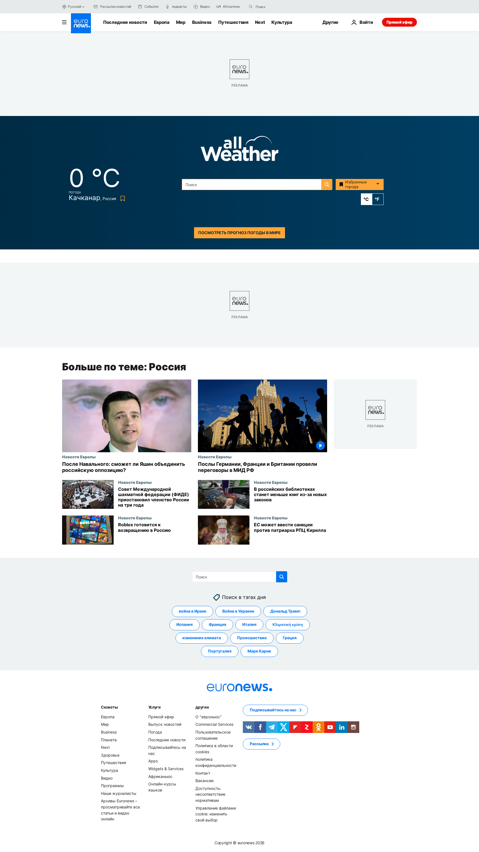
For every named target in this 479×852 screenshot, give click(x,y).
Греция (290, 638)
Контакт (202, 773)
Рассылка (259, 744)
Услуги (154, 707)
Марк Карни (259, 651)
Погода (155, 732)
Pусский (74, 6)
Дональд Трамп (285, 611)
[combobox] (278, 6)
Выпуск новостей (164, 724)
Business (202, 22)
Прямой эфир (399, 22)
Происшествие (252, 638)
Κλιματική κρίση (287, 624)
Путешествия (233, 22)
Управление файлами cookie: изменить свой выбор (215, 814)
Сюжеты (109, 707)
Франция (217, 624)
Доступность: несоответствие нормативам (210, 794)
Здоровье (110, 755)
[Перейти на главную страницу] (81, 23)
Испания (184, 624)
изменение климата (201, 638)
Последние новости (125, 22)
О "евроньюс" (208, 716)
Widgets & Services (166, 768)
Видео (107, 778)
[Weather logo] (239, 150)
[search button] (250, 6)
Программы (112, 785)
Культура (281, 22)
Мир (180, 22)
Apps (153, 761)
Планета (109, 739)
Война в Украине (238, 611)
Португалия (219, 651)
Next (260, 22)
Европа (161, 22)
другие (202, 707)
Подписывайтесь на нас (273, 710)
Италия (249, 624)
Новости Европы (79, 456)
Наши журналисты (118, 793)
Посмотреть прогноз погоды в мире (239, 232)
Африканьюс (160, 776)
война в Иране (192, 611)
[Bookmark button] (121, 198)
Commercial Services (214, 724)
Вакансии (204, 780)
